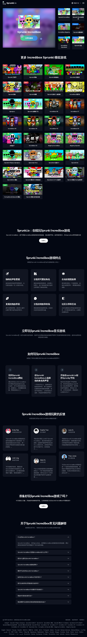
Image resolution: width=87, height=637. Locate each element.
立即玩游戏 (29, 38)
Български (39, 634)
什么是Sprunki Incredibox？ (26, 537)
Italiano (52, 630)
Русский (57, 630)
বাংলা (9, 632)
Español (20, 630)
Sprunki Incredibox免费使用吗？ (28, 565)
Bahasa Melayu (75, 630)
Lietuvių (67, 634)
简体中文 (25, 630)
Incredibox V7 (54, 625)
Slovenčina (27, 634)
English (3, 630)
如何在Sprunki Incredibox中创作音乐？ (30, 577)
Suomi (76, 632)
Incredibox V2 (24, 627)
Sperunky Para (33, 627)
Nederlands (40, 632)
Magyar (57, 632)
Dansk (72, 632)
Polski (16, 632)
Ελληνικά (11, 634)
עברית (16, 634)
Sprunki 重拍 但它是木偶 (24, 625)
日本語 (36, 630)
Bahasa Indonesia (65, 630)
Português (46, 630)
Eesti (57, 634)
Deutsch (8, 630)
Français (14, 630)
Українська (33, 632)
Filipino (47, 632)
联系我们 (82, 619)
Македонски (74, 634)
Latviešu (62, 634)
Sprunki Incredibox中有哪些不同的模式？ (30, 589)
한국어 (40, 630)
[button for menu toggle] (83, 3)
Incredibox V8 (45, 625)
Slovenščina (52, 634)
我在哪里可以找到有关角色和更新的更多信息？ (32, 602)
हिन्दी (12, 632)
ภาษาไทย (83, 630)
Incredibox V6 (63, 625)
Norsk (67, 632)
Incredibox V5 (71, 625)
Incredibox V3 (80, 625)
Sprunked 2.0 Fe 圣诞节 (76, 623)
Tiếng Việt (26, 632)
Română (52, 632)
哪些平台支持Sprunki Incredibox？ (28, 571)
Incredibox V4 (15, 627)
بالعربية (5, 632)
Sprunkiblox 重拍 (48, 623)
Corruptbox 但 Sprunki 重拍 (45, 627)
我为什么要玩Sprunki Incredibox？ (28, 558)
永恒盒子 (7, 623)
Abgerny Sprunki (71, 627)
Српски (33, 634)
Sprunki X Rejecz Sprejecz (17, 623)
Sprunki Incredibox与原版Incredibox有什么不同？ (33, 552)
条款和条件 (75, 619)
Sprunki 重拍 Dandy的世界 (10, 625)
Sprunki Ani (40, 623)
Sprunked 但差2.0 (31, 623)
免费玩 (43, 240)
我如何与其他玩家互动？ (25, 596)
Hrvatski (45, 634)
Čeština (81, 632)
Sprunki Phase (36, 625)
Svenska (62, 632)
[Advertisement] (43, 211)
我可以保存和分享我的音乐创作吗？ (28, 583)
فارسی (21, 634)
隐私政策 (68, 619)
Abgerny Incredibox (59, 627)
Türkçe (21, 632)
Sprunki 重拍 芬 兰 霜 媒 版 (61, 623)
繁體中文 (31, 630)
